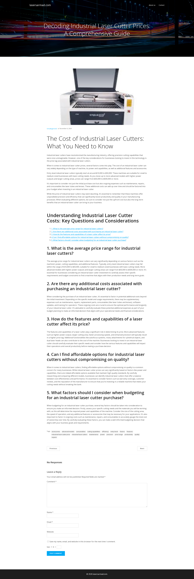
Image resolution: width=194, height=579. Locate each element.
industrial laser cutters (79, 434)
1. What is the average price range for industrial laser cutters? (77, 228)
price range (119, 434)
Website (50, 532)
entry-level (114, 432)
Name (50, 512)
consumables (80, 432)
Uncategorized (52, 129)
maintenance (93, 434)
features (130, 432)
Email (50, 522)
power (102, 434)
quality (137, 434)
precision (110, 434)
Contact (161, 5)
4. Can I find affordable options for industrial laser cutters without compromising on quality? (90, 237)
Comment (51, 481)
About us (152, 5)
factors (122, 432)
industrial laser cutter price (61, 434)
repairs (54, 437)
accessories (56, 432)
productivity (129, 434)
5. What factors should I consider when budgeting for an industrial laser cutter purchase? (88, 240)
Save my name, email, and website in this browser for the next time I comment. (82, 541)
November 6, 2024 (66, 128)
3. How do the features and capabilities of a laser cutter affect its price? (81, 234)
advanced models (68, 432)
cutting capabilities (93, 432)
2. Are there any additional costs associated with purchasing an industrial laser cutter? (87, 231)
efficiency (105, 432)
